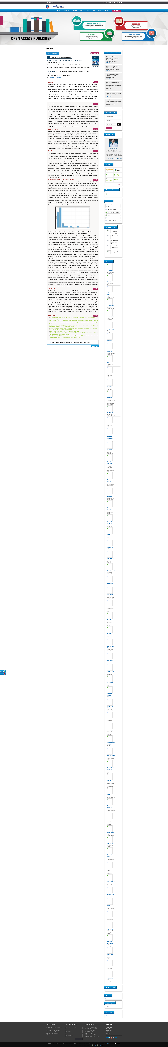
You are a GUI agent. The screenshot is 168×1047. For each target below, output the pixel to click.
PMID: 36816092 (109, 70)
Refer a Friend (111, 218)
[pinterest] (112, 3)
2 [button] (108, 182)
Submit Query (96, 346)
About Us (59, 10)
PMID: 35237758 (109, 89)
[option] (113, 149)
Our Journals (109, 1027)
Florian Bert (110, 820)
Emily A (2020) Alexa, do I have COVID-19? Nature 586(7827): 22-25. (64, 331)
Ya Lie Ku (109, 281)
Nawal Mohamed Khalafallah (109, 437)
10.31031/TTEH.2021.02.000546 (55, 77)
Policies (99, 10)
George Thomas (111, 755)
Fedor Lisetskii (110, 832)
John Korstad (110, 660)
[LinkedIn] (117, 3)
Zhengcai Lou (110, 270)
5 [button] (109, 184)
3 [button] (110, 182)
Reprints (81, 10)
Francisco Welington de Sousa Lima (110, 807)
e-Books (87, 10)
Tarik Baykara (110, 329)
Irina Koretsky (110, 682)
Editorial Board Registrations (110, 205)
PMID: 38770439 (109, 78)
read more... (52, 1034)
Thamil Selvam (110, 316)
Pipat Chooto (110, 412)
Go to (95, 82)
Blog (106, 2)
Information (66, 10)
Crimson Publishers (107, 1043)
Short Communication (52, 53)
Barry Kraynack (110, 894)
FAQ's (104, 2)
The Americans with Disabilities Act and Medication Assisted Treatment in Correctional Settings (113, 76)
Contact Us (107, 10)
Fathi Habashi (110, 843)
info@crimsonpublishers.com (93, 1034)
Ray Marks (109, 386)
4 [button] (112, 182)
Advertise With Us (112, 220)
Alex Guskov (110, 929)
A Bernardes (110, 978)
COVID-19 (117, 10)
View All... (120, 184)
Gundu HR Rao (110, 719)
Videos (93, 10)
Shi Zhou (109, 362)
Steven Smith (110, 340)
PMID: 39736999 (109, 62)
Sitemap (109, 2)
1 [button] (106, 182)
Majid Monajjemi (111, 570)
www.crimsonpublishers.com (84, 1045)
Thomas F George (113, 148)
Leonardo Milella (111, 607)
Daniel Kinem (110, 869)
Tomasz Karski (110, 305)
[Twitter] (114, 3)
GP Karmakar (110, 730)
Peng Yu (109, 423)
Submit (108, 127)
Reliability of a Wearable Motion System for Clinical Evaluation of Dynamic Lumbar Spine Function (112, 68)
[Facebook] (119, 3)
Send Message (79, 1039)
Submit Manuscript (110, 1028)
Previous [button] (103, 148)
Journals (75, 10)
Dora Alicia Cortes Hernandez (109, 856)
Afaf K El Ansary (110, 967)
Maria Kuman (110, 547)
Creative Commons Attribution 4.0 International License (67, 1045)
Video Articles (109, 1030)
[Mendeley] (121, 3)
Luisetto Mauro (110, 583)
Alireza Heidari (110, 918)
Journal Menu (95, 53)
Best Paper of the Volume (113, 212)
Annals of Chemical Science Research (113, 154)
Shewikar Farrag (111, 373)
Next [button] (123, 148)
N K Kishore (109, 449)
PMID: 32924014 (109, 96)
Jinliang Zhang (110, 671)
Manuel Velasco (110, 558)
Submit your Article (112, 209)
